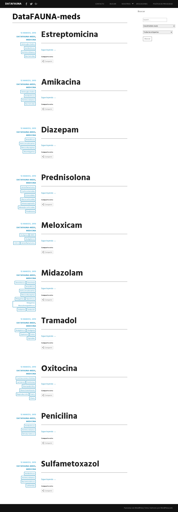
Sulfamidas (31, 485)
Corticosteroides (28, 191)
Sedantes (21, 309)
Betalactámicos (29, 433)
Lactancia (20, 382)
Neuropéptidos (29, 386)
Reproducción (22, 394)
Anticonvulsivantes (27, 143)
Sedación (31, 309)
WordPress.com (166, 508)
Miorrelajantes (29, 151)
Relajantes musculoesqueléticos (26, 304)
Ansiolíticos (30, 139)
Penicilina (59, 416)
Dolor (32, 334)
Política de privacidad (163, 3)
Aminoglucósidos (28, 44)
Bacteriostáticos (28, 481)
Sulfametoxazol (70, 464)
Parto (32, 394)
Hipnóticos (30, 298)
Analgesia (24, 235)
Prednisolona (65, 178)
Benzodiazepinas (28, 147)
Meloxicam (61, 225)
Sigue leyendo (48, 50)
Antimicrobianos (28, 52)
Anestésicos (20, 282)
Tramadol (59, 321)
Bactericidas (30, 56)
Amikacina (61, 82)
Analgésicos (30, 239)
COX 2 (16, 243)
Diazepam (60, 130)
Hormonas (31, 382)
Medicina (31, 40)
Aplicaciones (142, 3)
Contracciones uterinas (26, 378)
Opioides (31, 338)
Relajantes (20, 298)
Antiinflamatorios (28, 187)
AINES (32, 235)
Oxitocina (59, 369)
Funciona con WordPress (133, 508)
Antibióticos (30, 48)
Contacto (99, 3)
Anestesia (31, 282)
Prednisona (30, 211)
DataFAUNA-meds (26, 36)
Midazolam (62, 273)
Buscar (113, 3)
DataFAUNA (13, 4)
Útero (32, 398)
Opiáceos (24, 334)
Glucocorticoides (28, 199)
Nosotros (126, 3)
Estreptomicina (69, 35)
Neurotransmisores (27, 390)
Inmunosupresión (28, 203)
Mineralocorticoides (27, 207)
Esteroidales (30, 195)
